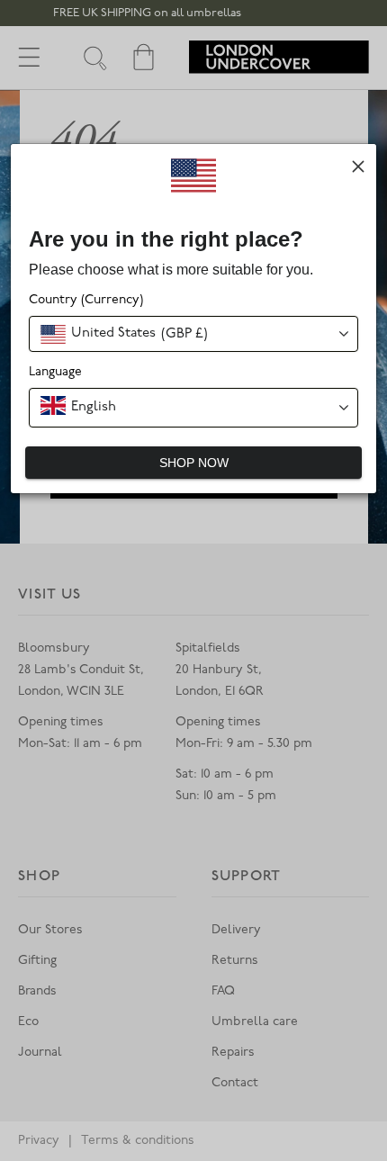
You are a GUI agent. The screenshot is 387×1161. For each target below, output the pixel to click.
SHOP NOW (194, 462)
